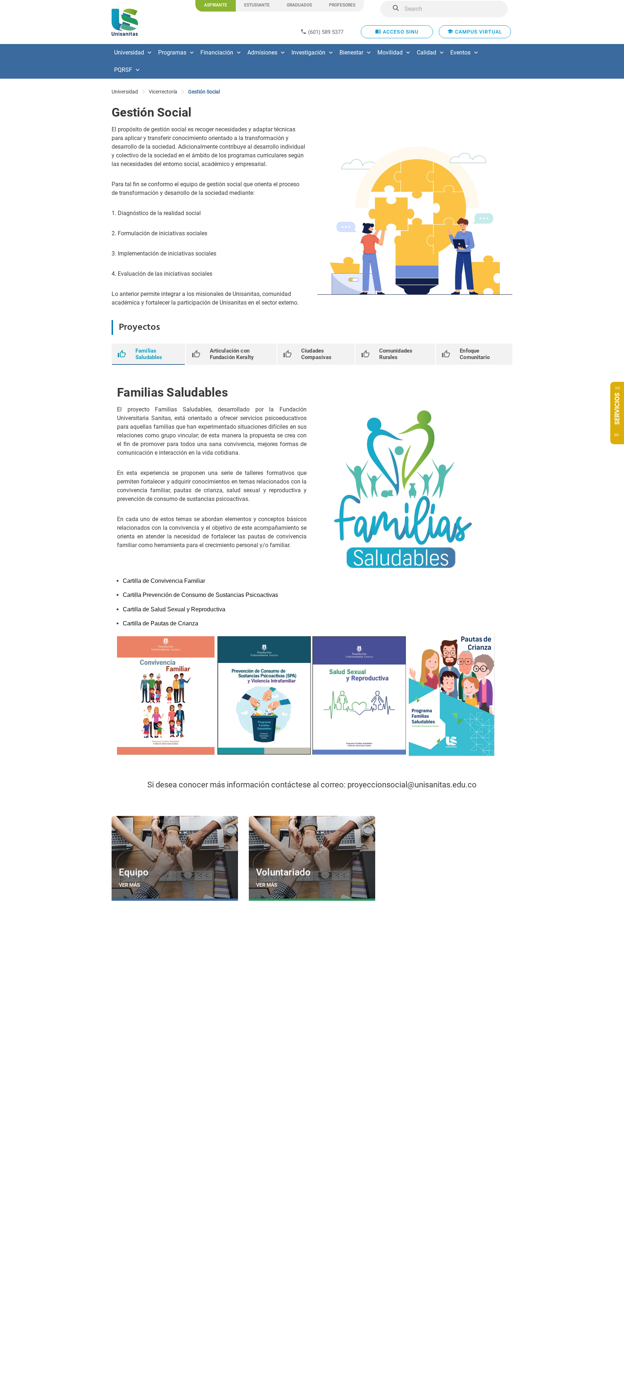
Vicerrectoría (163, 92)
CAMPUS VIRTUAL (478, 32)
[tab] (148, 354)
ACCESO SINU (400, 32)
